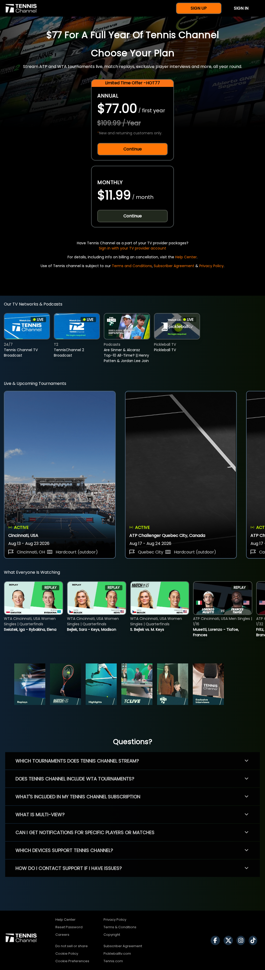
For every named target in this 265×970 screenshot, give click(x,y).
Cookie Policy (66, 953)
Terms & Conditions (120, 927)
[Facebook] (217, 940)
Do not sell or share (71, 946)
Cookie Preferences (72, 961)
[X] (229, 940)
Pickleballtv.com (117, 953)
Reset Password (69, 927)
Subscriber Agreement (174, 265)
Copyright (112, 934)
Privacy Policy (211, 265)
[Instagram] (242, 940)
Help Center (186, 257)
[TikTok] (254, 940)
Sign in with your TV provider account (132, 248)
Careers (62, 934)
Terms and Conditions (132, 265)
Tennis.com (113, 961)
